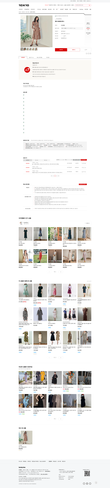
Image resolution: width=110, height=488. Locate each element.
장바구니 (88, 1)
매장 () (45, 160)
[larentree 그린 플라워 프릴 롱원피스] (25, 293)
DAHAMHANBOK (66, 322)
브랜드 (72, 5)
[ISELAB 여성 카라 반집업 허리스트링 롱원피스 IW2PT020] (55, 342)
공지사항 (59, 461)
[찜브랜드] (55, 19)
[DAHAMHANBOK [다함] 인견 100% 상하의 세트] (70, 318)
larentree (21, 298)
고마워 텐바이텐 (61, 479)
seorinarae (65, 298)
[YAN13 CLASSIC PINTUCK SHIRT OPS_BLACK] (40, 295)
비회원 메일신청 (70, 477)
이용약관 (29, 461)
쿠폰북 (69, 479)
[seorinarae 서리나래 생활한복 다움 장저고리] (70, 295)
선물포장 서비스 (61, 477)
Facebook (88, 53)
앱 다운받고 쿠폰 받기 (86, 469)
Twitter (86, 53)
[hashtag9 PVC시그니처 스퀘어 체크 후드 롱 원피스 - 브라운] (70, 342)
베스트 (61, 5)
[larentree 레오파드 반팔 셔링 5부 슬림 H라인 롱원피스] (84, 318)
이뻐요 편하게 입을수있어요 (37, 168)
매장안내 (63, 461)
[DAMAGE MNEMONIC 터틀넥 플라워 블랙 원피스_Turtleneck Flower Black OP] (25, 318)
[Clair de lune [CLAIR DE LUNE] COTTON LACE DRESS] (40, 342)
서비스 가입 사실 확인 (44, 474)
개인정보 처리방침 (35, 461)
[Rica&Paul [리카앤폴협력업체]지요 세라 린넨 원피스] (84, 294)
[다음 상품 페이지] (60, 272)
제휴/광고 (55, 461)
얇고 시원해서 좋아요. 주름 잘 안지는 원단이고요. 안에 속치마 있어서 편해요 (45, 164)
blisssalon (21, 345)
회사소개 (20, 461)
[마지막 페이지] (58, 176)
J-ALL (49, 322)
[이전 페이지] (53, 176)
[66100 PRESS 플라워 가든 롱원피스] (40, 316)
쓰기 (88, 34)
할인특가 (69, 5)
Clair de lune (36, 345)
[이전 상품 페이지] (49, 272)
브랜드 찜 (87, 223)
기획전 (58, 5)
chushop (50, 298)
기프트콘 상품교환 (71, 476)
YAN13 (34, 298)
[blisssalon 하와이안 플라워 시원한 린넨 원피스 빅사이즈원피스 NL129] (25, 342)
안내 (74, 28)
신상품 (65, 5)
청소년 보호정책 (43, 461)
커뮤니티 (46, 5)
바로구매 (61, 49)
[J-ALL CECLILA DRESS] (55, 317)
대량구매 (51, 5)
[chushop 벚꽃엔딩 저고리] (55, 294)
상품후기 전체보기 (76, 159)
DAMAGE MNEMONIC (23, 322)
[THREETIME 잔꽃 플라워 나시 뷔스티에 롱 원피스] (84, 342)
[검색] (89, 5)
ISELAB (49, 345)
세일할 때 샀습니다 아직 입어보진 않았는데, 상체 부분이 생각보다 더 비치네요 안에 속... (47, 172)
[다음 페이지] (57, 176)
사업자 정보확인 (47, 471)
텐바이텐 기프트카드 (62, 476)
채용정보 (24, 461)
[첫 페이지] (51, 176)
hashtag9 (65, 345)
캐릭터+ (55, 5)
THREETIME (80, 345)
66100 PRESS (36, 322)
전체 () (27, 160)
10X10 (24, 5)
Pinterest (90, 53)
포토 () (36, 160)
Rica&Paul (80, 298)
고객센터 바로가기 (61, 469)
